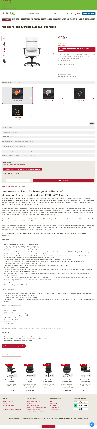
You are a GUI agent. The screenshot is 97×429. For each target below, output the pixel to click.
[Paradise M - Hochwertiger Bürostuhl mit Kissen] (32, 52)
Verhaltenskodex (55, 409)
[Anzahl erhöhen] (31, 180)
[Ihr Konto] (72, 13)
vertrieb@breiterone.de (9, 3)
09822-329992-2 (8, 1)
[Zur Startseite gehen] (9, 13)
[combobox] (39, 13)
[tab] (6, 186)
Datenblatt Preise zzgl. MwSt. (14, 346)
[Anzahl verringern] (4, 180)
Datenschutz (53, 403)
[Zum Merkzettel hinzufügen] (15, 375)
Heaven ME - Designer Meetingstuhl (30, 381)
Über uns (5, 403)
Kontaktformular (8, 401)
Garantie (29, 403)
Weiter (92, 123)
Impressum (53, 405)
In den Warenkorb (64, 180)
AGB (51, 401)
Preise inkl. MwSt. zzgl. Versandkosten (68, 39)
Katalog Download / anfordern (12, 409)
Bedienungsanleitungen (33, 401)
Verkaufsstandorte (88, 13)
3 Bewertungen (62, 45)
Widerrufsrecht (54, 407)
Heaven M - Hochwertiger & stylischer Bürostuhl (48, 381)
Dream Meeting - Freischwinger (85, 380)
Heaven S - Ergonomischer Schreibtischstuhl (67, 381)
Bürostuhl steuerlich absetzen (35, 411)
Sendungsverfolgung (33, 405)
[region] (28, 54)
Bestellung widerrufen (48, 426)
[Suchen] (55, 13)
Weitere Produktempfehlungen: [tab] (11, 355)
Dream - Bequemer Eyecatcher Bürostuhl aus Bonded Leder (11, 381)
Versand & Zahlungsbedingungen (36, 407)
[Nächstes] (54, 54)
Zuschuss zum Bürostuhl (34, 409)
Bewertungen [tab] (23, 186)
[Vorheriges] (10, 54)
